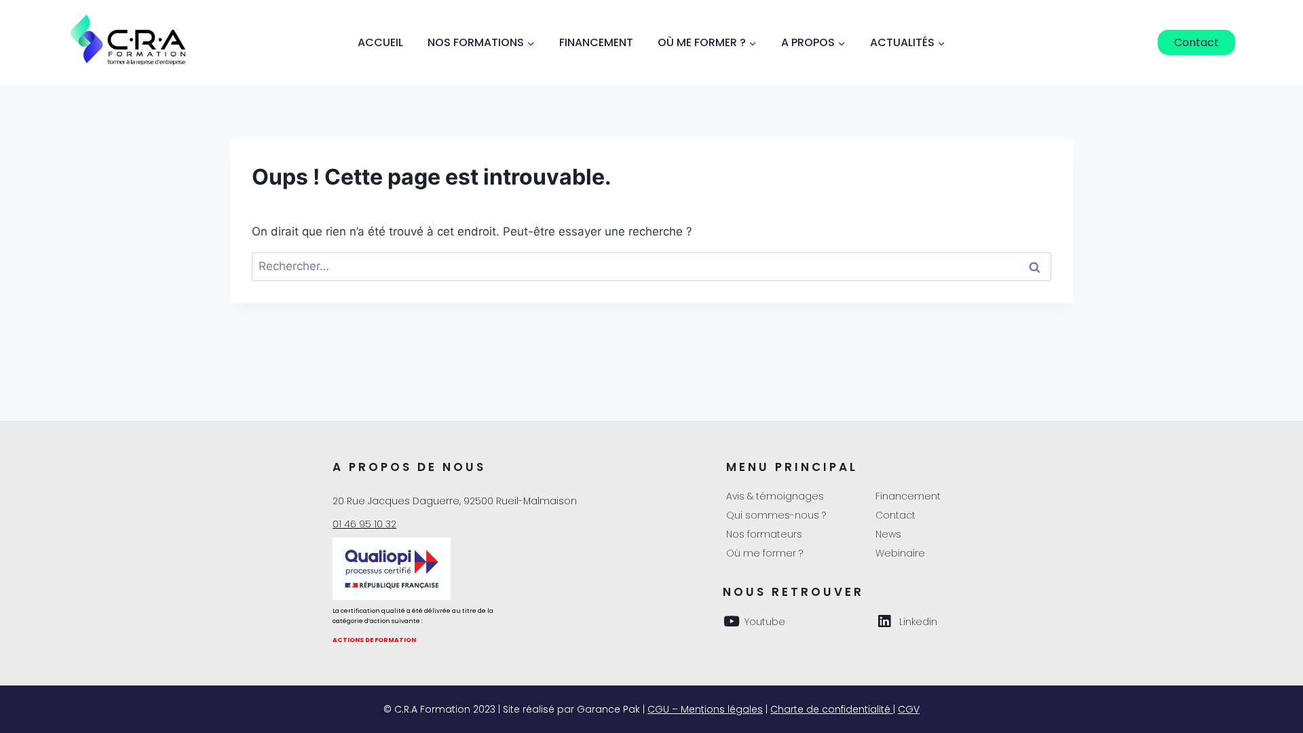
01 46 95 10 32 (364, 524)
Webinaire (900, 553)
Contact (1196, 42)
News (888, 534)
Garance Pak (608, 709)
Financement (596, 42)
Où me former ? (764, 553)
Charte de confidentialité (831, 709)
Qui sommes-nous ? (776, 515)
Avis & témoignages (775, 496)
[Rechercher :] (651, 266)
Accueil (380, 42)
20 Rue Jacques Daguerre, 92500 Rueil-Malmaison (455, 501)
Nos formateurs (764, 534)
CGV (909, 709)
